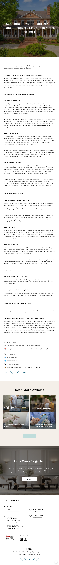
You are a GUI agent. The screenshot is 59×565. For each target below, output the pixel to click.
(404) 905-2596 (37, 517)
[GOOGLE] (37, 559)
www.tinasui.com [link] (12, 360)
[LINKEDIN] (29, 559)
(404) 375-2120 (37, 511)
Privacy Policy (36, 554)
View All (29, 436)
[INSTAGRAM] (25, 559)
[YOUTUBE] (33, 559)
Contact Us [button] (29, 479)
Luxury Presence (40, 552)
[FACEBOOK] (21, 559)
